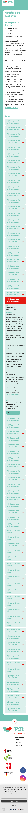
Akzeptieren (14, 801)
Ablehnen (14, 797)
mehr (14, 805)
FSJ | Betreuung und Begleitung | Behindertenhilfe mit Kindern (14, 697)
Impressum (18, 742)
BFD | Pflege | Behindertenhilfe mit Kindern (13, 532)
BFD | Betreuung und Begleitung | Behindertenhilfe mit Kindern (14, 122)
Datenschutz (18, 745)
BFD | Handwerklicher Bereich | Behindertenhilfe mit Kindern (13, 247)
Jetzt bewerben (13, 413)
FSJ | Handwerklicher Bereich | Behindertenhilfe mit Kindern (13, 683)
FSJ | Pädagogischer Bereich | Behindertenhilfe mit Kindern (13, 677)
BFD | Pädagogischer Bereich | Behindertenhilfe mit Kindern (13, 254)
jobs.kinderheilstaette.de (11, 107)
